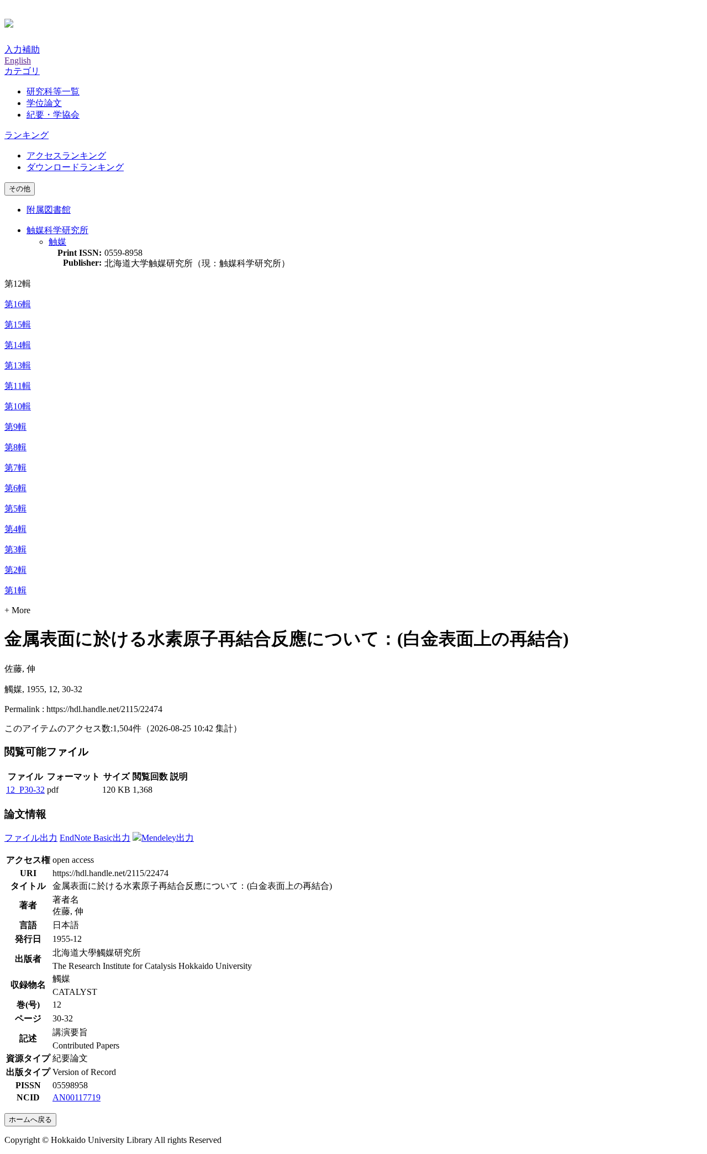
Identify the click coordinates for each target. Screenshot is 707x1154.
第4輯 (15, 529)
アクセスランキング (66, 155)
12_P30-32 (25, 789)
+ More (17, 610)
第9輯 (15, 426)
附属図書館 (49, 209)
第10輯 (17, 406)
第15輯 (17, 324)
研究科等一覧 (53, 91)
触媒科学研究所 (57, 230)
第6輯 (15, 488)
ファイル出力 (30, 837)
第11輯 (17, 386)
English (17, 60)
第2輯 (15, 570)
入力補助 (22, 49)
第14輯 (17, 345)
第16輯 (17, 304)
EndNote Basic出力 (95, 837)
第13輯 (17, 365)
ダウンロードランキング (75, 167)
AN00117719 (76, 1097)
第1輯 (15, 590)
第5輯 (15, 508)
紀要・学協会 (53, 114)
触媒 (57, 241)
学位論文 (44, 103)
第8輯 (15, 447)
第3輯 (15, 549)
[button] (22, 71)
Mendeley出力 (167, 837)
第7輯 (15, 467)
